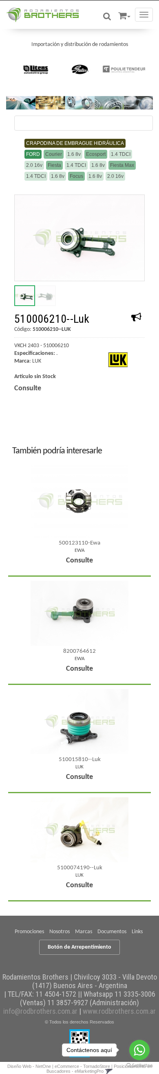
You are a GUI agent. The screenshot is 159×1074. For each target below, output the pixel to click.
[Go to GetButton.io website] (139, 1065)
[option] (36, 69)
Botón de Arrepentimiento (79, 947)
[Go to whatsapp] (139, 1050)
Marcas (83, 932)
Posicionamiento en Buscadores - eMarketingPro (99, 1069)
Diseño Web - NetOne (29, 1066)
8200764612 (79, 651)
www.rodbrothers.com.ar (119, 1011)
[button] (124, 14)
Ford (33, 154)
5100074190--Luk (79, 868)
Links (137, 932)
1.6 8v (74, 154)
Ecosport (96, 154)
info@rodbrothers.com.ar (40, 1011)
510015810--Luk (80, 760)
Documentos (111, 932)
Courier (53, 154)
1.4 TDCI (120, 154)
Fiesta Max (122, 165)
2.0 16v (34, 165)
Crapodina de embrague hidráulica (75, 143)
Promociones (29, 932)
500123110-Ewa (79, 543)
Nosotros (59, 932)
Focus (76, 176)
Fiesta (54, 165)
